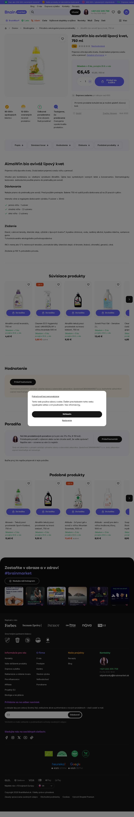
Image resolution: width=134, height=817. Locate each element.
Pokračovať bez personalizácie (45, 396)
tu (79, 405)
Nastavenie (67, 420)
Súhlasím (67, 414)
